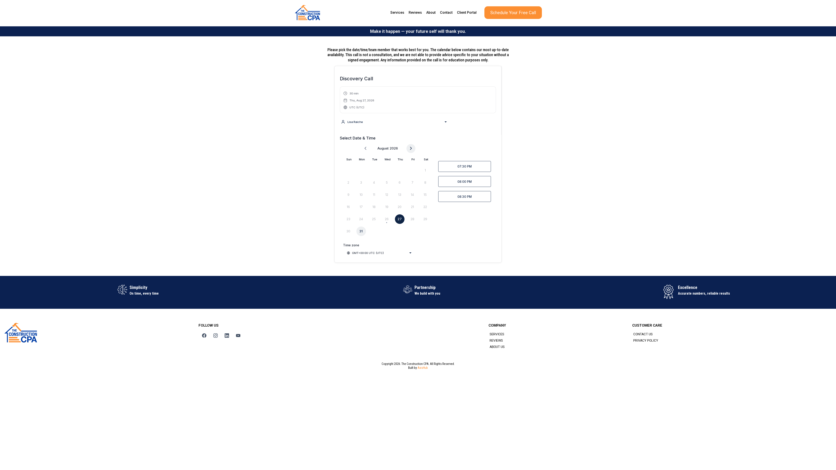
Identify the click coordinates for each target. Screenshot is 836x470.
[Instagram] (215, 335)
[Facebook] (204, 335)
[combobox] (394, 122)
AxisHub (423, 367)
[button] (359, 100)
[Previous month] (365, 148)
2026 (394, 148)
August (383, 148)
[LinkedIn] (227, 335)
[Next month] (410, 148)
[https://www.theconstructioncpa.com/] (307, 12)
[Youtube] (238, 335)
